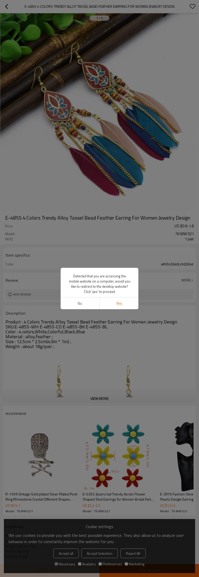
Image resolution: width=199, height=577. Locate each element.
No (80, 303)
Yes (119, 303)
